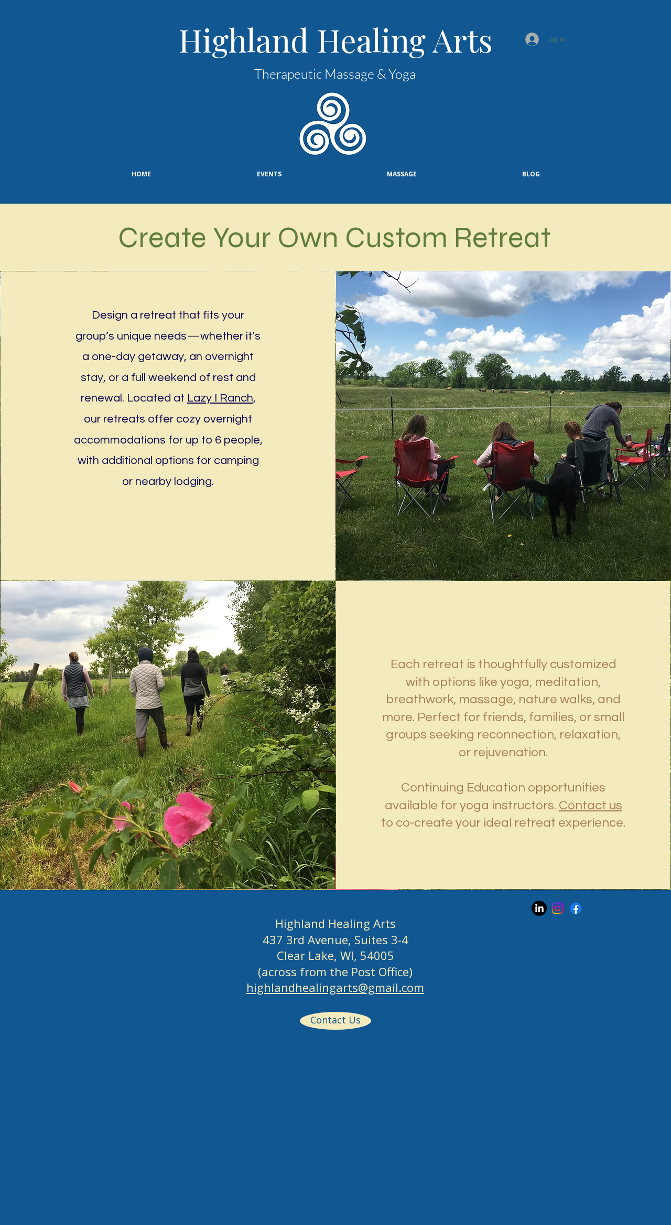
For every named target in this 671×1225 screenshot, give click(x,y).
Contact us (590, 805)
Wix (240, 1221)
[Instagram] (557, 908)
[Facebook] (575, 908)
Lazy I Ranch (220, 398)
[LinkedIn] (539, 908)
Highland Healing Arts (335, 39)
